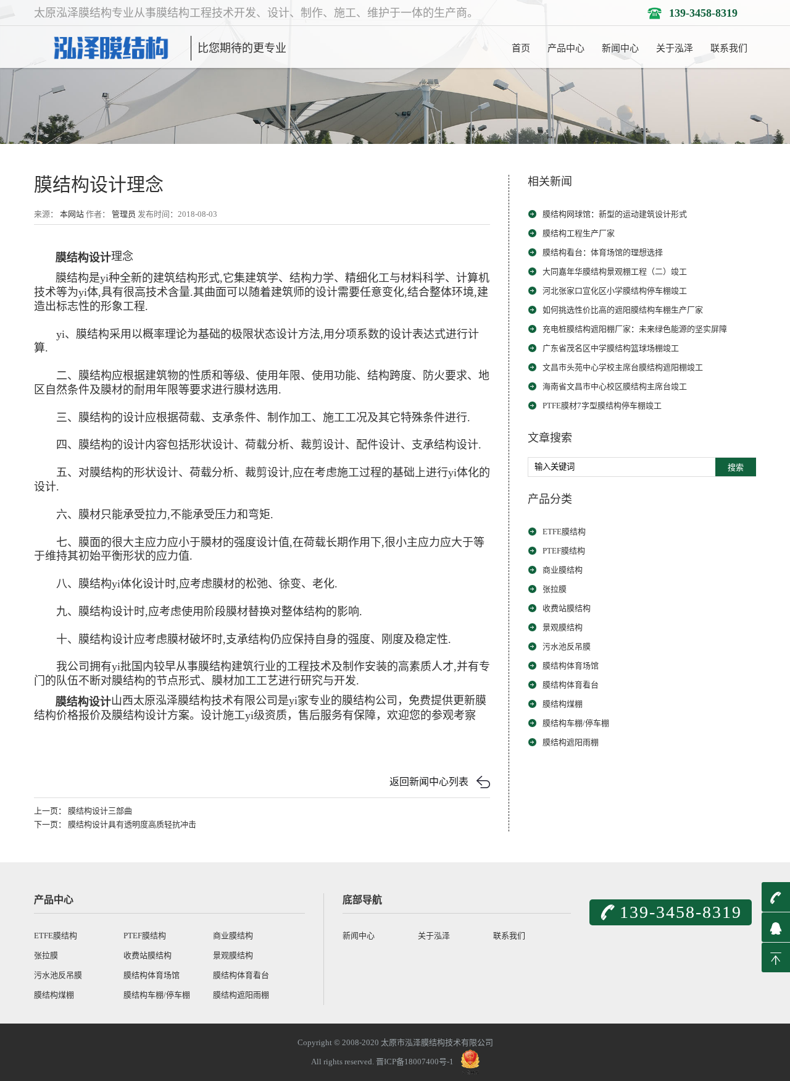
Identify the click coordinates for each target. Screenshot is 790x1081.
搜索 (736, 467)
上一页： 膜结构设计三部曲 (83, 810)
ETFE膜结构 (564, 531)
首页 (521, 48)
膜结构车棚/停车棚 (576, 723)
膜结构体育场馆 (571, 665)
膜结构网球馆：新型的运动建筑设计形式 (615, 214)
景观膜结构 (563, 627)
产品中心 (565, 48)
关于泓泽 (674, 48)
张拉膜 (555, 589)
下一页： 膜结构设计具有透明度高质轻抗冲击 (115, 824)
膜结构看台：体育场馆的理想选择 (603, 252)
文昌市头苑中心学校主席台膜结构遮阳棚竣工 (623, 367)
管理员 (124, 214)
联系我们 (728, 48)
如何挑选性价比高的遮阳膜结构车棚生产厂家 (623, 309)
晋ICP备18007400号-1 (415, 1061)
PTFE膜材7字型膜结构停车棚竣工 (602, 405)
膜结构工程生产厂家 (579, 233)
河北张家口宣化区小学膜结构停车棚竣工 (615, 290)
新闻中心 (620, 48)
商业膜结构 (563, 569)
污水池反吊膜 (567, 646)
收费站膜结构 (567, 608)
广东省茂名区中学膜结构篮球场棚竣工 (611, 348)
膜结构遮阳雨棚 (571, 742)
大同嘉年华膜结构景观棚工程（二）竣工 (615, 271)
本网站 (72, 214)
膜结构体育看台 (571, 684)
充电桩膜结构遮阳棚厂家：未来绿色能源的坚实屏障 (635, 329)
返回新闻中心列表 (428, 781)
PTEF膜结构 (564, 550)
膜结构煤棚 (563, 704)
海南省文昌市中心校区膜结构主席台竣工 (615, 386)
